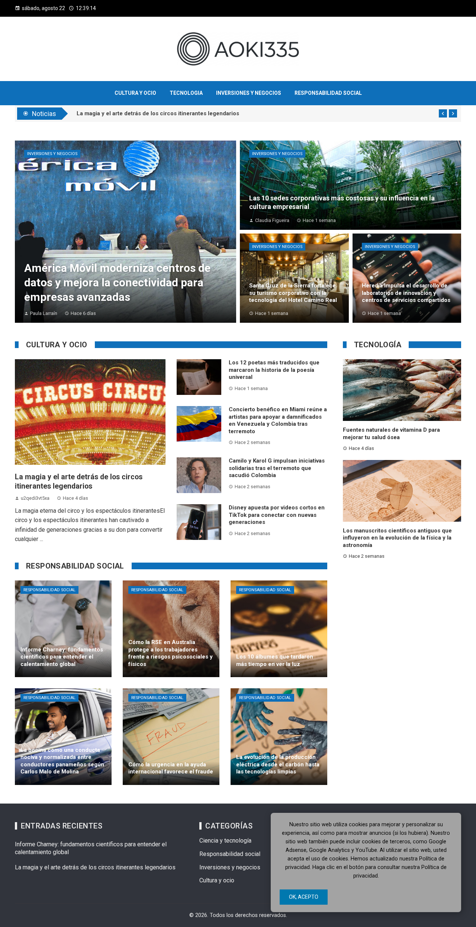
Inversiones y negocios (52, 153)
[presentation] (443, 113)
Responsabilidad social (49, 590)
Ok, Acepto (303, 897)
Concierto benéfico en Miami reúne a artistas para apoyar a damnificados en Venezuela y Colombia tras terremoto (278, 420)
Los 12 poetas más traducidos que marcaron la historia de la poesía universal (274, 369)
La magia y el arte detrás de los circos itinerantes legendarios (95, 867)
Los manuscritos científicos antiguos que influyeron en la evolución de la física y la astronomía (397, 537)
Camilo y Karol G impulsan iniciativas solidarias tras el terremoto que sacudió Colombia (277, 468)
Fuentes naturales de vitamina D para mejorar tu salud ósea (391, 434)
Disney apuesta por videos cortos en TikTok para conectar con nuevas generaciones (277, 514)
